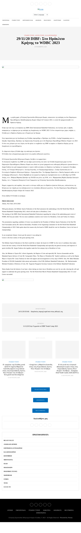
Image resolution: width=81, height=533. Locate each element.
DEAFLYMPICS (47, 20)
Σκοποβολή (8, 475)
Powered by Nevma (66, 517)
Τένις (6, 483)
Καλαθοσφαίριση (51, 35)
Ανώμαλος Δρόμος (10, 444)
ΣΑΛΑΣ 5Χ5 (7, 487)
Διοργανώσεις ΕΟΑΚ (28, 20)
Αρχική (10, 510)
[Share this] (36, 52)
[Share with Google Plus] (41, 52)
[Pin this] (44, 52)
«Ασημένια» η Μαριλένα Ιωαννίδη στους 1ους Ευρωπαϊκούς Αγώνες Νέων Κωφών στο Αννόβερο (40, 366)
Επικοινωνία (5, 24)
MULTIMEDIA (40, 410)
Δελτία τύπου (39, 35)
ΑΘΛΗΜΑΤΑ (40, 400)
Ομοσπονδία (5, 20)
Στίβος (6, 479)
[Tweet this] (39, 52)
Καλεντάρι (66, 20)
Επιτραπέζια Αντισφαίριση (13, 448)
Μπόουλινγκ (8, 460)
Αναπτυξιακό (57, 20)
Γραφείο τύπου (16, 20)
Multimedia (69, 510)
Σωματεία (47, 510)
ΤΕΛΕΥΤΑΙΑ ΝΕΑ (40, 389)
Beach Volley (9, 440)
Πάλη (5, 463)
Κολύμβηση (8, 456)
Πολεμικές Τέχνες (10, 471)
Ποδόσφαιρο (8, 467)
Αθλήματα (38, 20)
